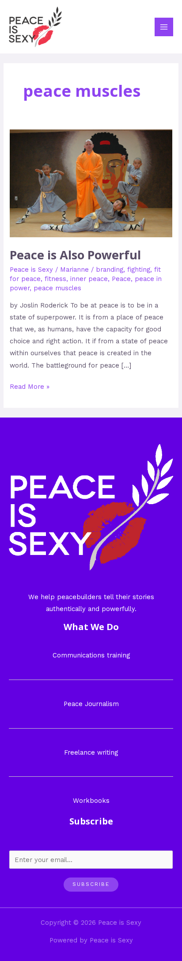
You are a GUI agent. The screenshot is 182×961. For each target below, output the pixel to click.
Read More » (29, 386)
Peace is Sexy (31, 269)
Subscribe (91, 884)
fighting (138, 269)
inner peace (89, 279)
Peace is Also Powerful (75, 255)
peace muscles (57, 288)
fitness (55, 279)
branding (109, 269)
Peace (121, 279)
